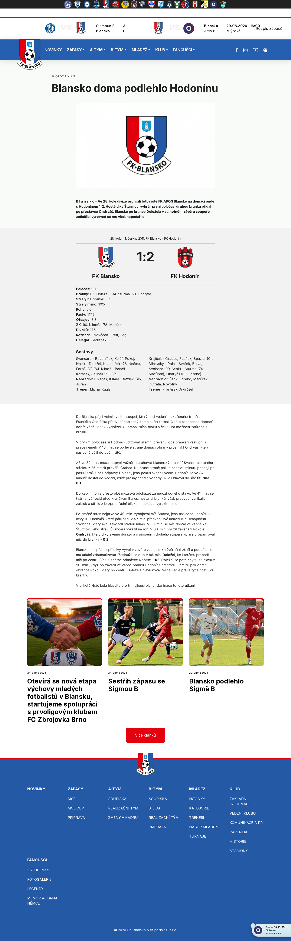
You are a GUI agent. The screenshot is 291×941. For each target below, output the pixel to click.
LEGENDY (35, 889)
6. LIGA (155, 808)
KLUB (160, 50)
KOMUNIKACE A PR (246, 823)
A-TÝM (96, 50)
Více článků (145, 735)
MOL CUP (76, 808)
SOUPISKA (117, 799)
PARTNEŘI (238, 832)
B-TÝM (117, 50)
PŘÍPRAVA (76, 817)
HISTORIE (238, 841)
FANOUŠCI (182, 50)
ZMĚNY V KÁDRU (123, 817)
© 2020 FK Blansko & (132, 930)
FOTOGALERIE (39, 879)
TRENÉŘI (196, 817)
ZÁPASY (74, 50)
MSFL (72, 799)
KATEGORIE (199, 808)
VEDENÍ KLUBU (243, 813)
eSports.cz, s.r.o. (163, 930)
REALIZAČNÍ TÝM (123, 808)
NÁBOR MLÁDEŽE (204, 827)
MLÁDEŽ (139, 50)
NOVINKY (53, 50)
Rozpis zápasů (269, 28)
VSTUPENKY (38, 870)
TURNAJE (197, 836)
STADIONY (239, 851)
